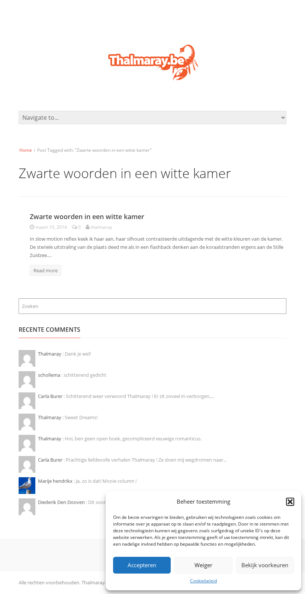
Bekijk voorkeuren (264, 565)
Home (25, 150)
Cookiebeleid (203, 581)
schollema (49, 375)
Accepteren (142, 565)
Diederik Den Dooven (62, 502)
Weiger (203, 565)
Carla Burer (51, 396)
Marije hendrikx (56, 481)
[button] (290, 501)
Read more (45, 270)
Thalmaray (50, 353)
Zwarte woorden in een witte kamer (87, 216)
